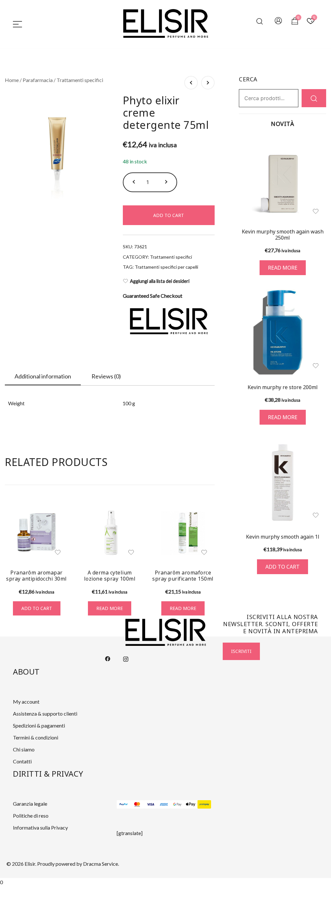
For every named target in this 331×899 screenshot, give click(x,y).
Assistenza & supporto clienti (45, 713)
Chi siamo (24, 749)
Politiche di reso (30, 815)
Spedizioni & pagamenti (39, 725)
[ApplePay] (191, 804)
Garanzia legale (30, 804)
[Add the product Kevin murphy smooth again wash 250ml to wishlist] (315, 211)
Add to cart (168, 215)
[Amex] (164, 804)
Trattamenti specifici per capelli (166, 267)
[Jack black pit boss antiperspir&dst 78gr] (191, 82)
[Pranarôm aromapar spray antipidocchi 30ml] (36, 532)
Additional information (43, 376)
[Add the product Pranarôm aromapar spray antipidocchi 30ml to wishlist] (57, 552)
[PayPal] (123, 804)
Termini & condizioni (35, 737)
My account (26, 701)
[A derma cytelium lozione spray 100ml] (109, 532)
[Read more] (282, 178)
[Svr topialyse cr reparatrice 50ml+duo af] (208, 82)
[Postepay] (204, 804)
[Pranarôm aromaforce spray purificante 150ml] (183, 532)
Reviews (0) (106, 376)
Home (12, 80)
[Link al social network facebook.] (107, 658)
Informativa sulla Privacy (40, 827)
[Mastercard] (137, 804)
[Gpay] (177, 804)
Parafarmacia (38, 80)
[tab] (43, 376)
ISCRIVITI (241, 651)
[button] (134, 182)
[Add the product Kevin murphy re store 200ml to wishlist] (315, 365)
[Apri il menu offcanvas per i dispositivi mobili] (17, 23)
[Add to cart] (282, 482)
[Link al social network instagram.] (125, 658)
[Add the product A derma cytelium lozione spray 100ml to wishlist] (131, 552)
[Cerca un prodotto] (259, 21)
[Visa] (150, 804)
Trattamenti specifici (80, 80)
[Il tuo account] (278, 21)
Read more (109, 608)
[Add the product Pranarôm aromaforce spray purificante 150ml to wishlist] (204, 552)
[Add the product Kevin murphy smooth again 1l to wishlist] (315, 515)
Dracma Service (100, 864)
